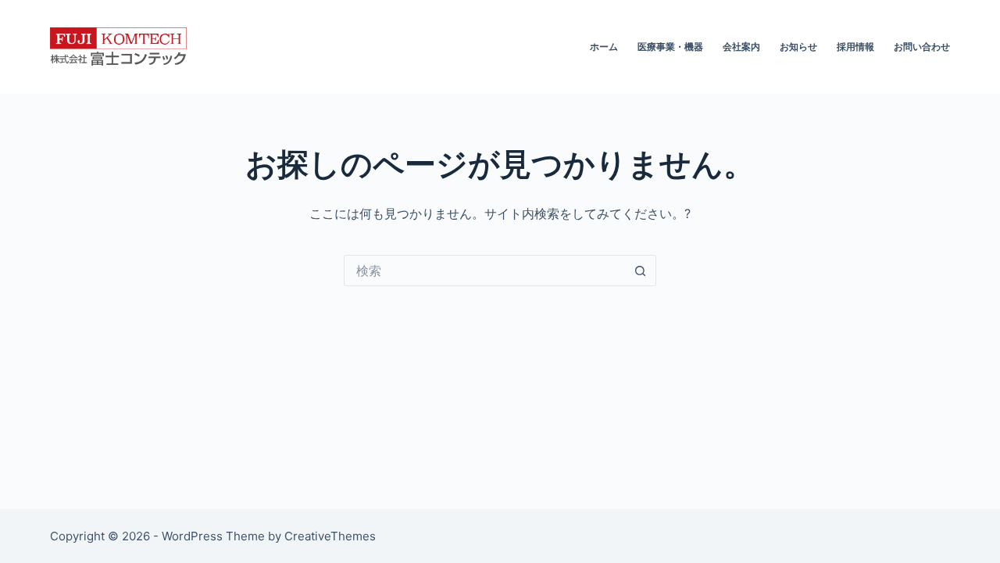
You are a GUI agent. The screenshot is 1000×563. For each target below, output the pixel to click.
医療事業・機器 (670, 46)
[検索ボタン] (640, 270)
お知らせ (798, 46)
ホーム (604, 46)
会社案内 (741, 46)
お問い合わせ (922, 46)
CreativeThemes (330, 536)
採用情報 (855, 46)
